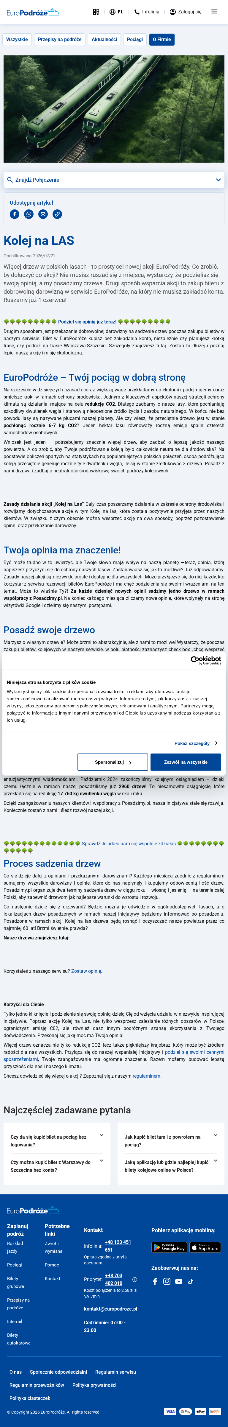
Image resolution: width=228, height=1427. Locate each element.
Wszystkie (17, 39)
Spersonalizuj (109, 762)
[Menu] (214, 12)
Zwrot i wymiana (53, 1247)
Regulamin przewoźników (37, 1385)
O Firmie (162, 39)
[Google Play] (169, 1247)
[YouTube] (178, 1281)
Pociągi (135, 39)
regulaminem (146, 1076)
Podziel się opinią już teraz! (87, 322)
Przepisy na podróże (60, 39)
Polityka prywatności (94, 1385)
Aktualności (104, 39)
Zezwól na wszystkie (186, 762)
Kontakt (52, 1278)
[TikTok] (190, 1281)
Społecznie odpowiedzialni (58, 1372)
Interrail (14, 1321)
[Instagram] (166, 1281)
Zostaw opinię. (86, 971)
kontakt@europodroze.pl (110, 1309)
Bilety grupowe (15, 1282)
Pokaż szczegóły (192, 743)
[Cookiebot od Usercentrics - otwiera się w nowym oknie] (195, 660)
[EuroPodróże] (33, 1209)
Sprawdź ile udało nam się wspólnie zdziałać (129, 843)
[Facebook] (155, 1281)
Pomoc (52, 1265)
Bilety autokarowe (19, 1339)
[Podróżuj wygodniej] (96, 12)
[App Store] (205, 1247)
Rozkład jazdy (15, 1247)
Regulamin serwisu (115, 1372)
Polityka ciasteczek (30, 1398)
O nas (16, 1372)
